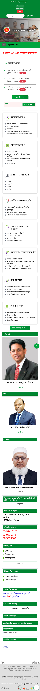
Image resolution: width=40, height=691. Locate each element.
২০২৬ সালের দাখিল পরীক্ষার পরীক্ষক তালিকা (18, 160)
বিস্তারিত (20, 388)
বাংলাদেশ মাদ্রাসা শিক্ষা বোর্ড (23, 30)
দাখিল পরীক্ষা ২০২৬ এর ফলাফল (17, 124)
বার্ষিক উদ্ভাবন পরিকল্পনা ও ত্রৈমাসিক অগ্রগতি (21, 318)
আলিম (9, 189)
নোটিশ (9, 182)
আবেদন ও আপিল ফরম (14, 289)
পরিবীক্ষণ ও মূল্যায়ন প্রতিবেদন (16, 213)
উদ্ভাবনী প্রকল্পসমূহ (12, 320)
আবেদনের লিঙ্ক (11, 238)
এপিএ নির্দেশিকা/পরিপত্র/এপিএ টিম (18, 207)
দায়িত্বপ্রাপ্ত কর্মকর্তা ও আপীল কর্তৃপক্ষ (18, 287)
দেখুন (20, 11)
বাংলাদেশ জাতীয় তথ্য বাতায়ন (18, 2)
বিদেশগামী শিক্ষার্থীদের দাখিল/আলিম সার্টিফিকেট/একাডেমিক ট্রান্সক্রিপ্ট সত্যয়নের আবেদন (20, 133)
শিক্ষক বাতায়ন (10, 554)
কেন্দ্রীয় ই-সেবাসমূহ (10, 616)
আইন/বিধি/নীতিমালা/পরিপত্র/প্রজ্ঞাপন (19, 269)
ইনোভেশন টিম (11, 315)
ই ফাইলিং (10, 129)
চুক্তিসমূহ (10, 210)
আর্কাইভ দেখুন (28, 105)
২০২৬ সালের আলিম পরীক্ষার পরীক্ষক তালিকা (18, 155)
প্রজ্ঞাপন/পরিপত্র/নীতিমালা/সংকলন (18, 313)
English (31, 16)
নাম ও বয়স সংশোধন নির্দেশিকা (16, 233)
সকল (18, 564)
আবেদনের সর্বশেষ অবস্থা (14, 241)
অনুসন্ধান (22, 16)
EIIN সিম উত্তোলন (13, 127)
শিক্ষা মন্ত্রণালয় (10, 558)
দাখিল (9, 187)
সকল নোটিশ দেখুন (19, 97)
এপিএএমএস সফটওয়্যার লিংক (16, 215)
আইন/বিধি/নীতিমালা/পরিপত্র (16, 295)
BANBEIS (8, 551)
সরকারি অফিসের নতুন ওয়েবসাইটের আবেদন (17, 623)
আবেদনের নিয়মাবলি (13, 236)
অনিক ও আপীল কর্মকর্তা (14, 259)
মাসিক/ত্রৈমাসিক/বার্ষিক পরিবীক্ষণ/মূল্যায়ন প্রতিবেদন (20, 263)
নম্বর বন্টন (10, 184)
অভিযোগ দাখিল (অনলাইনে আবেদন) (18, 266)
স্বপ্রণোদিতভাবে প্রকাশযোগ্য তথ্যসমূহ (18, 292)
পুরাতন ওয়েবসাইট (12, 152)
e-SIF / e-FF (11, 163)
